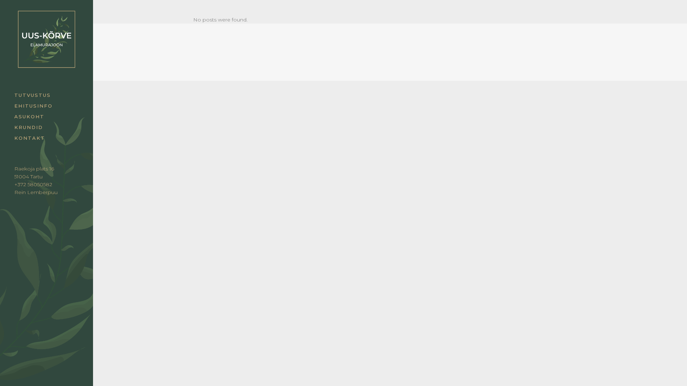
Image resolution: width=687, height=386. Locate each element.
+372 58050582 (33, 184)
